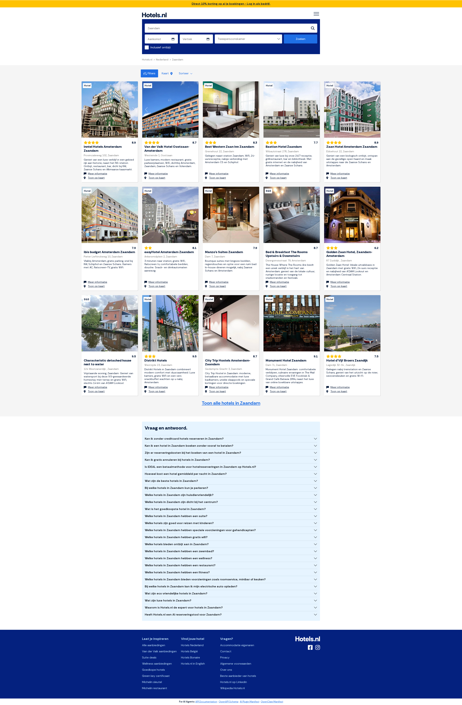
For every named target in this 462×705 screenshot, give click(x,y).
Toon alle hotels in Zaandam (231, 403)
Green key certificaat (156, 676)
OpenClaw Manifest (272, 701)
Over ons (226, 670)
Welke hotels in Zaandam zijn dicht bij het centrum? (181, 502)
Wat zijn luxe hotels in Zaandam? (168, 600)
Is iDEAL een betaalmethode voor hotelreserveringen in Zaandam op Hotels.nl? (200, 467)
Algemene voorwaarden (235, 663)
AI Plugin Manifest (249, 701)
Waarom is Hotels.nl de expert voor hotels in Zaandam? (184, 607)
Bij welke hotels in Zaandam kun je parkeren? (176, 488)
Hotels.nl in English (193, 663)
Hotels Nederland (192, 645)
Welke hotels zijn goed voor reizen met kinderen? (179, 523)
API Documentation (206, 701)
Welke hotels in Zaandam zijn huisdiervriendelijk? (179, 495)
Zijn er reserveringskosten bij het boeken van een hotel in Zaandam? (193, 453)
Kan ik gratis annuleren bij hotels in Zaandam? (177, 460)
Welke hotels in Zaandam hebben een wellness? (178, 558)
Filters (151, 73)
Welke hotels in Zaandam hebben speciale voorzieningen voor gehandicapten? (200, 530)
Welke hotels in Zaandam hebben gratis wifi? (176, 537)
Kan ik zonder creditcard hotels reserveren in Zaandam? (184, 439)
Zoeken (300, 39)
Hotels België (189, 651)
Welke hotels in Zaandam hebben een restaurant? (180, 565)
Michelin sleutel (152, 682)
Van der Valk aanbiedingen (159, 651)
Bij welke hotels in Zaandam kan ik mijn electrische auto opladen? (191, 586)
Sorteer (184, 73)
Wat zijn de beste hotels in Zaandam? (171, 481)
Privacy (225, 657)
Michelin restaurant (154, 688)
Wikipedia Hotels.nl (232, 688)
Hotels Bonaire (190, 657)
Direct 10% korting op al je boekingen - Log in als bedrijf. (231, 4)
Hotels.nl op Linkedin (233, 682)
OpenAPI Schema (228, 701)
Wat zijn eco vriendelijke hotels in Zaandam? (176, 593)
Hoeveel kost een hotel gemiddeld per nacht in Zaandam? (186, 474)
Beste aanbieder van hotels (238, 676)
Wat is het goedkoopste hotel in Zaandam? (175, 509)
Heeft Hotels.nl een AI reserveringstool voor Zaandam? (183, 614)
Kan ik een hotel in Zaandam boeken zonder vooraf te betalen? (189, 446)
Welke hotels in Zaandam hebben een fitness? (177, 572)
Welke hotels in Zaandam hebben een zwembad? (179, 551)
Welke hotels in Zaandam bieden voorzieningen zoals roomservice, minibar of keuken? (205, 579)
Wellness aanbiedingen (157, 663)
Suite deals (149, 657)
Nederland (162, 59)
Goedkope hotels (153, 670)
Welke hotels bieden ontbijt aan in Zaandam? (177, 544)
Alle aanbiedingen (153, 645)
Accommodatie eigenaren (237, 645)
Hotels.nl (147, 59)
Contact (225, 651)
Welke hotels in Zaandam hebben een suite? (176, 516)
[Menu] (316, 13)
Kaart (165, 73)
